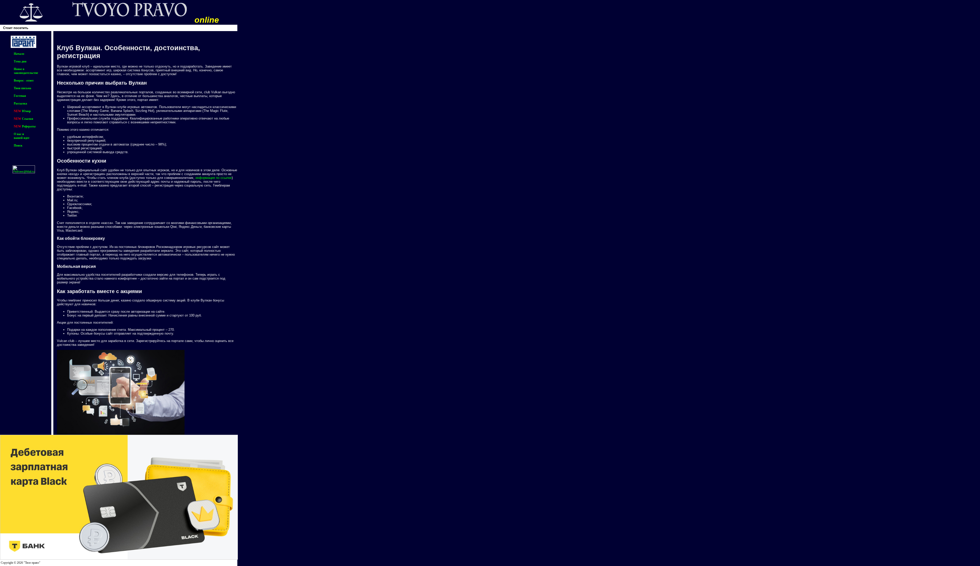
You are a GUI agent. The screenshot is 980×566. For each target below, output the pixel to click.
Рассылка (20, 103)
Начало (19, 54)
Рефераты (28, 126)
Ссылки (27, 119)
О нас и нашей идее (21, 136)
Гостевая (20, 96)
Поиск (18, 145)
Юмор (26, 111)
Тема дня (20, 61)
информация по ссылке (213, 178)
